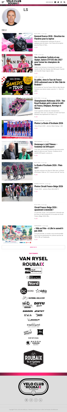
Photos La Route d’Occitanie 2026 (48, 123)
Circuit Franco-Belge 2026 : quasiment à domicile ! (45, 208)
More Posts (33, 247)
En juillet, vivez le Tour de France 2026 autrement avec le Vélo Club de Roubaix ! (49, 82)
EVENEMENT (38, 226)
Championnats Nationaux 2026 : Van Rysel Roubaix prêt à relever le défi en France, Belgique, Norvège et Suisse (49, 104)
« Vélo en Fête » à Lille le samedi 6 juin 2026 (48, 229)
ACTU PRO (37, 33)
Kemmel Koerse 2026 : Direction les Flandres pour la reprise (49, 37)
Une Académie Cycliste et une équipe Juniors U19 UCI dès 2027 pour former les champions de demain (48, 61)
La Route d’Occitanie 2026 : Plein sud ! (48, 166)
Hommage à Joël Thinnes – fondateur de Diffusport (45, 145)
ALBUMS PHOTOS (39, 120)
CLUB (35, 54)
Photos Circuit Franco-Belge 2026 (48, 186)
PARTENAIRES (38, 141)
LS (36, 47)
